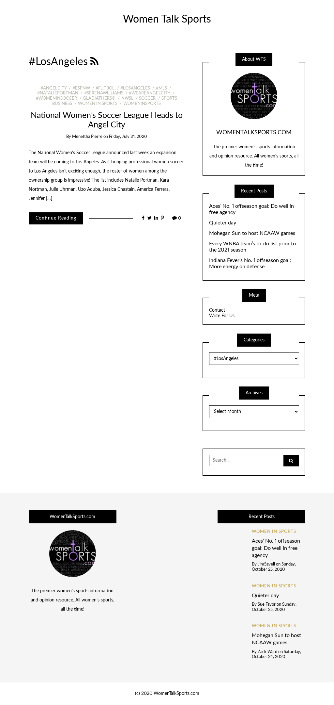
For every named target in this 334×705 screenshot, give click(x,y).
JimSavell (266, 564)
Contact (217, 310)
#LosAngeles (135, 88)
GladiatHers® (99, 98)
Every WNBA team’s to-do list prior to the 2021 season (252, 247)
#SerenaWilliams (103, 93)
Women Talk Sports (167, 19)
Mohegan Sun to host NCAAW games (252, 233)
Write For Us (222, 316)
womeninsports (141, 104)
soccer (147, 98)
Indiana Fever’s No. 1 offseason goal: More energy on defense (250, 263)
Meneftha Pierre (87, 137)
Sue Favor (267, 604)
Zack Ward (267, 652)
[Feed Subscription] (94, 62)
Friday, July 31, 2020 (128, 137)
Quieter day (222, 222)
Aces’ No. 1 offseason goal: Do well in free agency (251, 209)
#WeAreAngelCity (149, 93)
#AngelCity (53, 88)
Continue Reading (56, 218)
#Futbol (105, 88)
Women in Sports (97, 104)
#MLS (161, 88)
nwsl (127, 98)
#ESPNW (81, 88)
